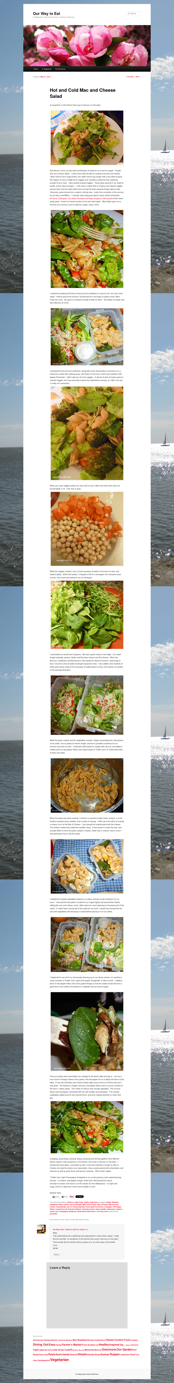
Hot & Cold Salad (76, 1204)
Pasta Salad (90, 1207)
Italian (128, 1345)
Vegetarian (93, 1202)
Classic (109, 1340)
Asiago (108, 1202)
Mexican (97, 1350)
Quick (59, 1354)
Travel (132, 1354)
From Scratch (88, 1344)
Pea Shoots (99, 1207)
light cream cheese (90, 1204)
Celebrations (99, 1340)
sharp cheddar (101, 1209)
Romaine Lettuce (89, 1209)
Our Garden (124, 1349)
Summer (105, 1354)
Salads (86, 1202)
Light (76, 1202)
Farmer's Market (72, 1344)
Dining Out (40, 1344)
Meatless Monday (78, 1350)
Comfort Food (122, 1340)
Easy (52, 1344)
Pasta (81, 1202)
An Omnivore (60, 69)
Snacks (90, 1354)
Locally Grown (57, 1349)
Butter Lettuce (63, 1204)
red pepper (108, 1207)
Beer (75, 1339)
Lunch (68, 1349)
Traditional (124, 1354)
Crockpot (134, 1340)
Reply (57, 1254)
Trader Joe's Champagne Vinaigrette (63, 1211)
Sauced (73, 1354)
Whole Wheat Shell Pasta (86, 1211)
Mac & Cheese (102, 1204)
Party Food (43, 1354)
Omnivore (109, 1349)
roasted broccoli (61, 1209)
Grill (96, 1345)
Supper (115, 1354)
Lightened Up (44, 1350)
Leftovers (70, 1202)
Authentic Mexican (65, 1340)
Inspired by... (117, 1344)
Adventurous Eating (41, 1340)
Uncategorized (44, 1360)
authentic (54, 1340)
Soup (97, 1354)
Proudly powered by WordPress (87, 1374)
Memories (89, 1349)
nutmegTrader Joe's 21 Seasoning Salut (70, 1207)
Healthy (104, 1344)
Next (138, 76)
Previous (129, 76)
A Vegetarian (46, 69)
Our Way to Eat (46, 13)
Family (58, 1344)
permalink (53, 1214)
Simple (82, 1354)
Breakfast (82, 1339)
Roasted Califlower (75, 1209)
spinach (119, 1209)
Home (36, 69)
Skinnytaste (111, 1209)
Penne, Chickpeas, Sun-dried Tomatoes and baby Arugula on (82, 198)
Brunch (90, 1340)
